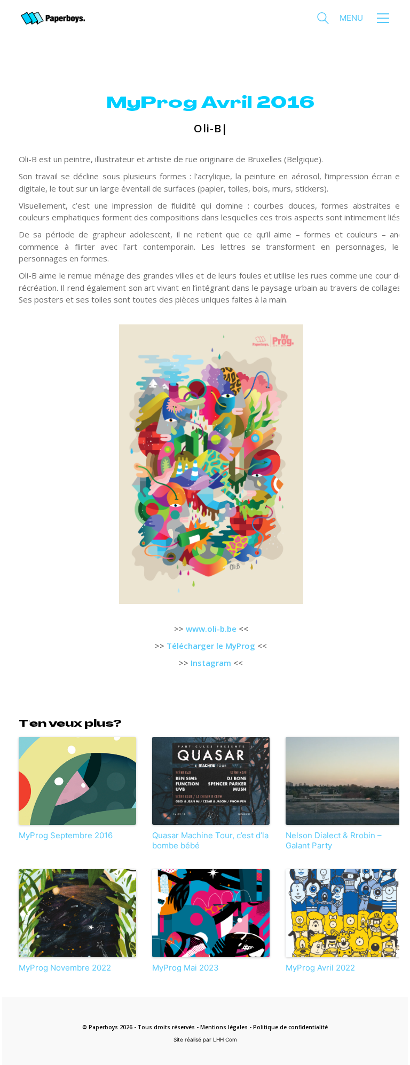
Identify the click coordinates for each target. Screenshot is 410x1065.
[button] (364, 18)
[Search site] (323, 19)
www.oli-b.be (211, 628)
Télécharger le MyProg (211, 645)
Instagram (211, 662)
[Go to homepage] (53, 18)
